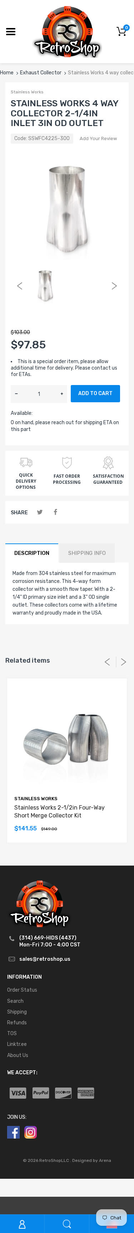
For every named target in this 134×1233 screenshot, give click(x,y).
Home (7, 73)
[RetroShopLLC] (67, 31)
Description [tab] (31, 553)
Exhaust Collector (40, 73)
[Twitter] (39, 512)
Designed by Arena (91, 1160)
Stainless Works (27, 91)
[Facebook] (55, 512)
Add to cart (95, 393)
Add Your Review (98, 138)
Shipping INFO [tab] (87, 553)
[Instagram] (30, 1132)
